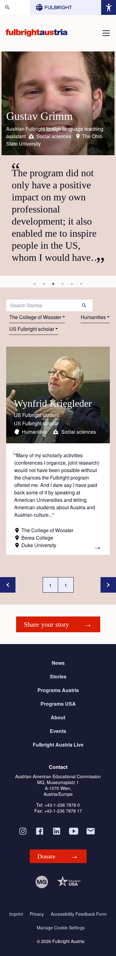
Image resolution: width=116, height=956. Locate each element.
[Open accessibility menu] (108, 7)
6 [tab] (81, 284)
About (58, 717)
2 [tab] (44, 284)
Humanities (93, 317)
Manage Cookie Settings (61, 928)
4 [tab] (63, 284)
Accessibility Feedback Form (79, 914)
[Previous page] (7, 585)
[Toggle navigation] (106, 33)
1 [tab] (35, 284)
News (58, 662)
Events (58, 731)
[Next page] (108, 585)
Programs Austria (58, 690)
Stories (58, 676)
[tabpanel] (58, 163)
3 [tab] (53, 284)
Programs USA (58, 703)
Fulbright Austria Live (58, 744)
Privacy (37, 914)
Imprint (16, 914)
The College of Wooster (35, 317)
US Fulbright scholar (31, 328)
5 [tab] (72, 284)
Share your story (46, 624)
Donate (46, 856)
